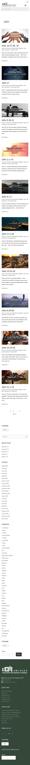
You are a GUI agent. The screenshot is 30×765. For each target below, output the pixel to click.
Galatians (4, 570)
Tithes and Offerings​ (7, 691)
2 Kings (3, 543)
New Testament (6, 49)
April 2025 (4, 506)
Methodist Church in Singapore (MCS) (11, 712)
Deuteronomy (5, 558)
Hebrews (4, 575)
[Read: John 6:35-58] (15, 300)
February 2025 (5, 511)
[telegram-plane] (12, 733)
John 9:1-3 (7, 197)
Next (15, 414)
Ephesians (4, 563)
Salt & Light (4, 722)
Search (3, 651)
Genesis (4, 573)
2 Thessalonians (6, 548)
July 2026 (4, 468)
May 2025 (4, 503)
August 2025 (5, 496)
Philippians (4, 615)
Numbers (4, 608)
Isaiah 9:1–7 (5, 454)
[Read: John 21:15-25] (15, 337)
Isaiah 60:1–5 (5, 446)
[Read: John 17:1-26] (15, 224)
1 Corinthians (5, 528)
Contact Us (4, 693)
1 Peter (3, 530)
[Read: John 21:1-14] (15, 377)
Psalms (4, 620)
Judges (3, 590)
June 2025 (4, 501)
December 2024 (6, 516)
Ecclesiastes (5, 560)
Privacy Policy (5, 701)
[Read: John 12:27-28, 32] (15, 35)
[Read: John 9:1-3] (15, 186)
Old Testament (5, 610)
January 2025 (5, 513)
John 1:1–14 (7, 159)
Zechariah (4, 635)
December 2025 (6, 486)
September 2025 (6, 493)
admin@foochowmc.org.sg (10, 682)
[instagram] (6, 733)
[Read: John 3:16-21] (15, 110)
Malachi (4, 598)
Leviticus (4, 593)
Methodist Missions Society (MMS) (10, 716)
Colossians (4, 553)
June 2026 (4, 471)
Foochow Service (6, 697)
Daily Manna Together (17, 48)
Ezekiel (3, 568)
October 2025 (5, 491)
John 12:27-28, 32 (10, 46)
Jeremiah (4, 585)
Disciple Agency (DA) (7, 718)
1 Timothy (4, 538)
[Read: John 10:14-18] (15, 261)
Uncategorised (5, 630)
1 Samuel (4, 532)
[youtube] (9, 733)
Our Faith (4, 720)
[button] (25, 5)
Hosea (3, 578)
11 (19, 411)
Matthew (4, 603)
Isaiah (3, 580)
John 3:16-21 (8, 120)
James (3, 583)
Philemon (4, 613)
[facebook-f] (3, 733)
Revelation (4, 623)
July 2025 (4, 498)
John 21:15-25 (8, 348)
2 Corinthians (5, 540)
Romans (4, 625)
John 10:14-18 (8, 271)
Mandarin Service (6, 699)
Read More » (5, 60)
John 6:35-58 (8, 310)
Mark (3, 600)
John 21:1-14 (8, 387)
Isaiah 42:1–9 (5, 451)
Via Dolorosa (5, 633)
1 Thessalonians (6, 535)
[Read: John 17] (15, 73)
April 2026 (4, 476)
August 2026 (5, 466)
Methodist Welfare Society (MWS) (10, 714)
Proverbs (4, 618)
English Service (5, 695)
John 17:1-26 (8, 234)
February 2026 (5, 481)
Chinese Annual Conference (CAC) (10, 710)
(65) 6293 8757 (7, 680)
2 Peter (3, 545)
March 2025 (5, 508)
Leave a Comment (6, 48)
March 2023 (5, 518)
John (24, 48)
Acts (3, 550)
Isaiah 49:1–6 (5, 449)
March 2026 (5, 478)
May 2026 (4, 473)
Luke (3, 595)
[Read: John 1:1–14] (15, 149)
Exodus (4, 565)
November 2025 (6, 488)
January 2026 (5, 483)
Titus (3, 628)
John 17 (5, 83)
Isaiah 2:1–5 (5, 456)
